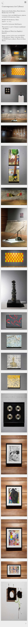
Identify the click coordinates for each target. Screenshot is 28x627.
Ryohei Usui (5, 12)
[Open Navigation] (25, 2)
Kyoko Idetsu (13, 11)
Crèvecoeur (11, 24)
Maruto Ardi (5, 11)
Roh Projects (18, 24)
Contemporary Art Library (13, 7)
